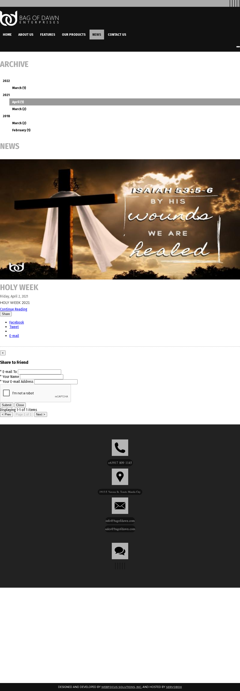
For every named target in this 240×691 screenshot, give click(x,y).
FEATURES (47, 34)
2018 (6, 116)
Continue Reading (13, 309)
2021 (6, 95)
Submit (6, 405)
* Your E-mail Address (16, 381)
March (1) (19, 88)
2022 (6, 81)
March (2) (19, 109)
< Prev (6, 414)
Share (6, 314)
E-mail (14, 336)
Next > (40, 414)
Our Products (74, 34)
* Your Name (9, 376)
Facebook (16, 322)
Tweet (14, 327)
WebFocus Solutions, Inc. (121, 687)
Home (7, 34)
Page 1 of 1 (23, 414)
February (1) (21, 130)
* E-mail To (8, 371)
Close (20, 405)
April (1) (18, 102)
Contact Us (117, 34)
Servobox (174, 687)
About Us (26, 34)
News (96, 34)
